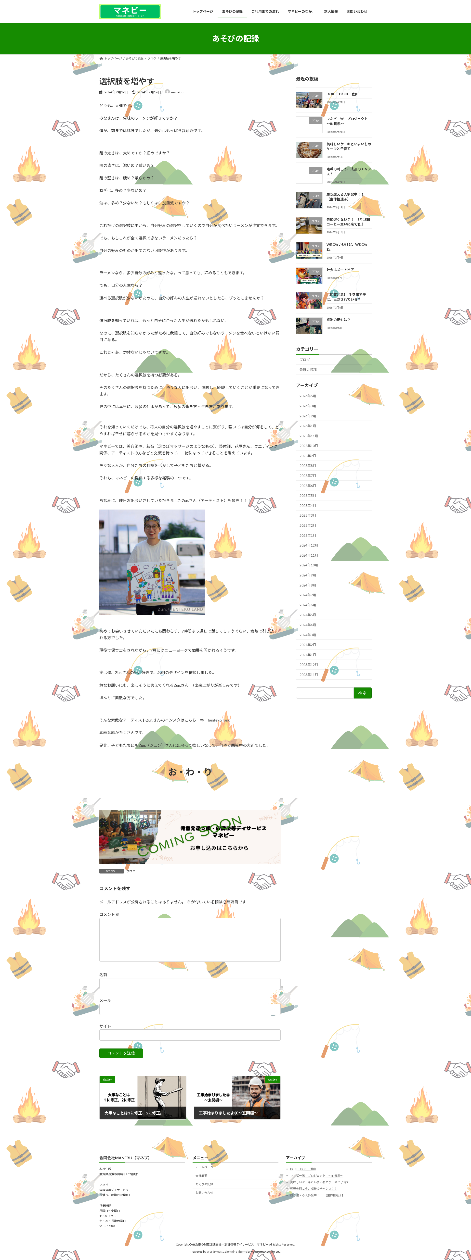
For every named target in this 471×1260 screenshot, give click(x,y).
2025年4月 (308, 505)
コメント (109, 914)
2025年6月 (308, 485)
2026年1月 (308, 426)
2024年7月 (308, 595)
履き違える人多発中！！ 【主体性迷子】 (317, 1195)
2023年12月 (309, 664)
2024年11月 (309, 555)
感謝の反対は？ (339, 319)
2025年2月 (308, 525)
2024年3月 (308, 635)
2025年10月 (309, 446)
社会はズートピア (340, 269)
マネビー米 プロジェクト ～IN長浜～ (316, 1175)
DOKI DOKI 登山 (342, 94)
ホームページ (204, 1167)
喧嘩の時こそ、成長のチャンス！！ (313, 1188)
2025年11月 (309, 436)
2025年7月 (308, 476)
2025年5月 (308, 495)
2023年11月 (309, 675)
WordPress (214, 1251)
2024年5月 (308, 615)
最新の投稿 (308, 369)
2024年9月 (308, 575)
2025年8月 (308, 465)
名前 (103, 974)
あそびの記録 (204, 1184)
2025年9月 (308, 455)
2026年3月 (308, 406)
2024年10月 (309, 565)
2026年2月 (308, 416)
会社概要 (201, 1175)
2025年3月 (308, 515)
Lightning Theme (236, 1251)
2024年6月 (308, 605)
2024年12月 (309, 545)
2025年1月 (308, 535)
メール (105, 1000)
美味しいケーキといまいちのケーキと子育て (319, 1182)
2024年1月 (308, 654)
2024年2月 (308, 645)
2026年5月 (308, 396)
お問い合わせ (204, 1193)
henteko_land (219, 720)
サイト (105, 1026)
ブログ (130, 871)
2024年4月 (308, 625)
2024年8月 (308, 585)
